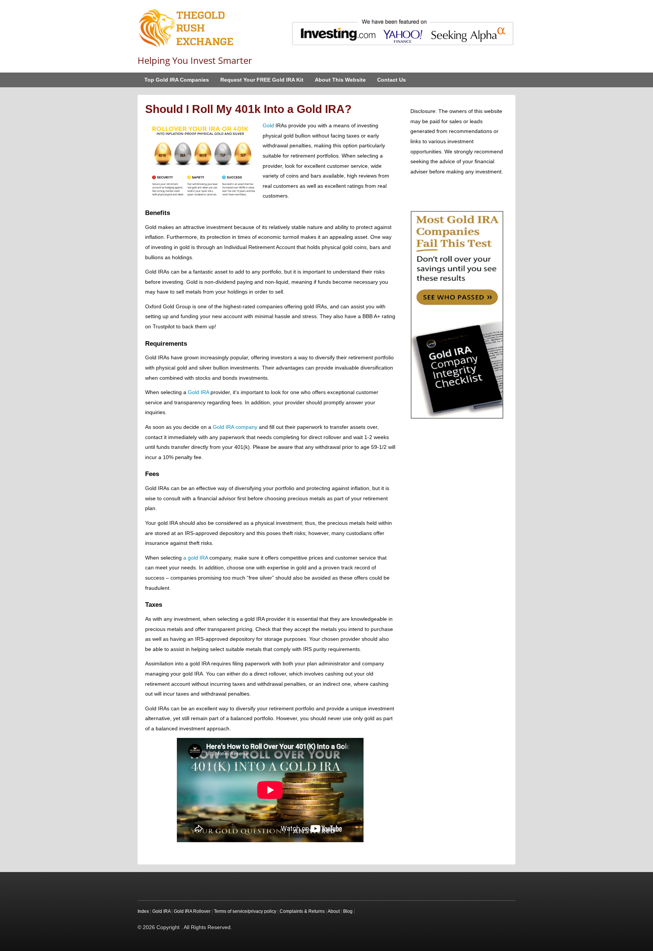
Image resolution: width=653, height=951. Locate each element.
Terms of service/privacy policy (245, 911)
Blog (348, 911)
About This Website (340, 80)
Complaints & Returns (302, 911)
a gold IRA (195, 558)
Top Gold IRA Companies (176, 80)
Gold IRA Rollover (192, 911)
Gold (268, 125)
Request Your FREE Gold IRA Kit (261, 80)
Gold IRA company (235, 427)
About (334, 911)
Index (143, 911)
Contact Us (391, 80)
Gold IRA (198, 392)
